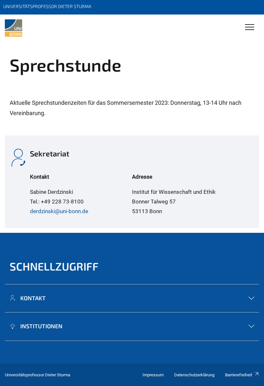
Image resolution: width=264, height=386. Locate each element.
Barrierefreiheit (238, 374)
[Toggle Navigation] (249, 27)
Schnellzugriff (54, 266)
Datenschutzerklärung (194, 374)
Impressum (153, 374)
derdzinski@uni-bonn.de (59, 211)
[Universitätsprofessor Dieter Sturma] (13, 28)
